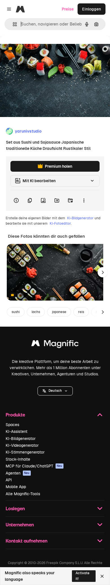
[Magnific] (55, 344)
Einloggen (91, 9)
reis (81, 312)
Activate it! (82, 576)
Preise (68, 9)
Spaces (12, 424)
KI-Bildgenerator (80, 218)
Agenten (18, 473)
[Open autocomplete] (12, 24)
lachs (36, 312)
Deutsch (55, 390)
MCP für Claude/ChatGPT (34, 466)
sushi (16, 312)
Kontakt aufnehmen (26, 541)
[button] (55, 390)
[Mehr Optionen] (83, 200)
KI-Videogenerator (22, 445)
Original (36, 48)
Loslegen (15, 508)
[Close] (102, 576)
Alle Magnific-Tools (23, 493)
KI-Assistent (16, 431)
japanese (59, 312)
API (9, 479)
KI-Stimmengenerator (25, 452)
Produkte (15, 415)
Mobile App (16, 486)
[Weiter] (103, 272)
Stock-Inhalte (18, 459)
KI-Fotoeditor (60, 223)
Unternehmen (20, 524)
